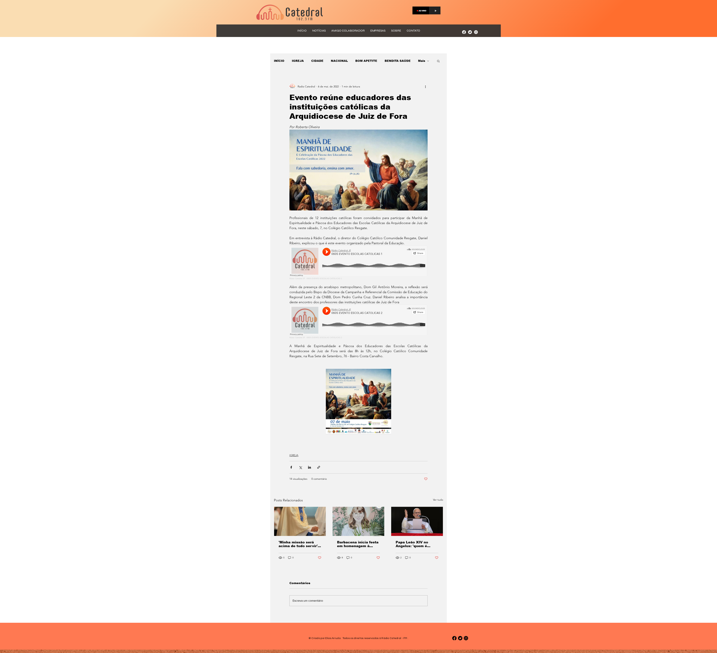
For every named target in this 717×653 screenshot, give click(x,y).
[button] (438, 60)
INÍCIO (279, 60)
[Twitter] (470, 32)
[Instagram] (476, 32)
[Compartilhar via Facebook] (291, 467)
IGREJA (298, 60)
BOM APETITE (366, 60)
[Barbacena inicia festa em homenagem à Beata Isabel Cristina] (358, 521)
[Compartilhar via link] (318, 467)
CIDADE (317, 60)
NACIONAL (339, 60)
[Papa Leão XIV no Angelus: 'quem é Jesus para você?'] (417, 521)
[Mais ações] (425, 86)
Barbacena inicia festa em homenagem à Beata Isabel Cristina (357, 544)
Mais (421, 60)
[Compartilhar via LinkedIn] (309, 467)
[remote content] (358, 263)
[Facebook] (464, 32)
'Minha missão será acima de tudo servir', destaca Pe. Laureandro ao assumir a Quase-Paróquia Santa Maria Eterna (300, 544)
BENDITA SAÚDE (398, 60)
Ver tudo (438, 499)
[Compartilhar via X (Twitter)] (300, 467)
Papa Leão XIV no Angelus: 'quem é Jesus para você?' (412, 544)
